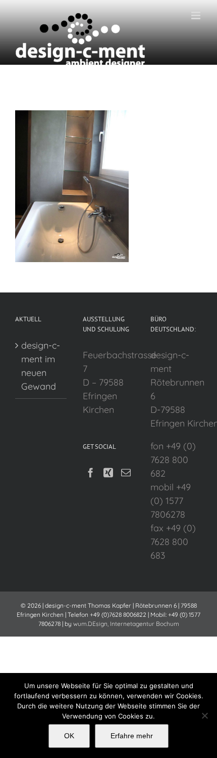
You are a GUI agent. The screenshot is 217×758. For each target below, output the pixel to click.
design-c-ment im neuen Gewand (40, 366)
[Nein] (204, 715)
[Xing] (108, 472)
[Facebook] (90, 472)
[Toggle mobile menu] (196, 15)
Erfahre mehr (132, 736)
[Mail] (126, 472)
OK (69, 736)
